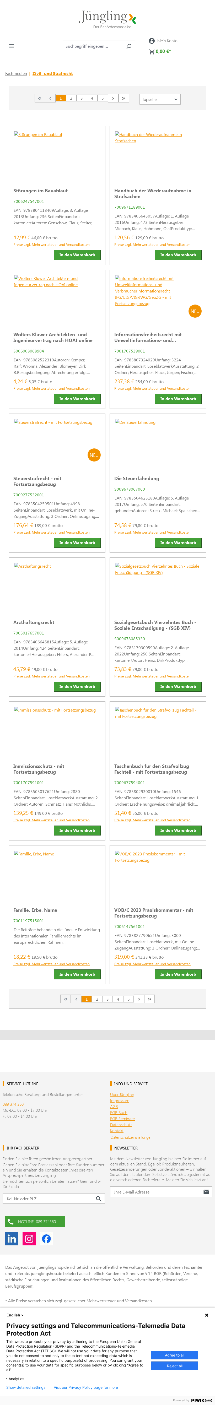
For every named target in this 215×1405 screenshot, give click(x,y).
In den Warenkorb (77, 254)
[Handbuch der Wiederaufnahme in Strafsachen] (158, 154)
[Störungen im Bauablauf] (57, 154)
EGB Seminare (122, 1118)
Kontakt (116, 1130)
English (13, 1315)
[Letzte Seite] (124, 98)
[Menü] (11, 46)
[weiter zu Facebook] (46, 1238)
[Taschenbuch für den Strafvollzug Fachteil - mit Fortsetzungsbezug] (158, 730)
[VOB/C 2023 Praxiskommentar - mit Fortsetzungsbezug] (158, 874)
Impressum (119, 1100)
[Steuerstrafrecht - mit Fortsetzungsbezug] (57, 442)
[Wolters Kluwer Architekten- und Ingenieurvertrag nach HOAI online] (57, 298)
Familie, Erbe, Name (35, 910)
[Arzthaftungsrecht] (57, 586)
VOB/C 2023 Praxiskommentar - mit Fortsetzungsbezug (153, 913)
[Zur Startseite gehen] (107, 19)
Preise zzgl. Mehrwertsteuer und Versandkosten (51, 244)
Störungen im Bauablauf (40, 190)
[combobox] (93, 46)
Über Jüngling (122, 1094)
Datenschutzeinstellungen (132, 1137)
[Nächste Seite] (113, 98)
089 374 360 (13, 1104)
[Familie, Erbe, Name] (57, 874)
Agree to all (174, 1355)
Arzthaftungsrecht (33, 622)
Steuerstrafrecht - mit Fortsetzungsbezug (37, 481)
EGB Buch (118, 1112)
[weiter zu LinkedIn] (11, 1238)
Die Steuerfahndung (136, 478)
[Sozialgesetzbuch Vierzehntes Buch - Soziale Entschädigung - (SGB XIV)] (158, 586)
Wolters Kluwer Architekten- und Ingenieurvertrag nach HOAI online (53, 337)
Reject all (174, 1366)
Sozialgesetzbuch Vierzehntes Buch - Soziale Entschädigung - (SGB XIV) (155, 625)
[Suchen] (129, 46)
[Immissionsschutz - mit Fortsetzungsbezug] (57, 730)
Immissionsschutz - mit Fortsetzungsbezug (38, 769)
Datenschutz (121, 1124)
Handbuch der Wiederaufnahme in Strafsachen (152, 193)
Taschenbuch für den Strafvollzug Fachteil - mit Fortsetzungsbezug (151, 769)
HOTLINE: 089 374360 (37, 1221)
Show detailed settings (25, 1387)
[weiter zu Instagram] (29, 1238)
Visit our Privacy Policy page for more (86, 1387)
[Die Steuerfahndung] (158, 442)
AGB (114, 1106)
